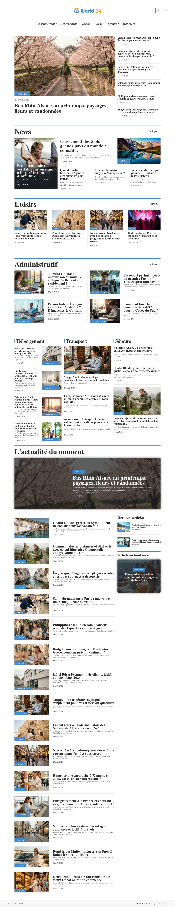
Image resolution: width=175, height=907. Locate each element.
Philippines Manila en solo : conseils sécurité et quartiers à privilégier (137, 97)
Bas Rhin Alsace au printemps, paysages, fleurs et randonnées (61, 108)
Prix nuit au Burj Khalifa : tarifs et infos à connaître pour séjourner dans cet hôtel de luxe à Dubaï (26, 402)
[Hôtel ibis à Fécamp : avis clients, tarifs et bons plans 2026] (51, 355)
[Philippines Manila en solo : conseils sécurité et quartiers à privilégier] (31, 629)
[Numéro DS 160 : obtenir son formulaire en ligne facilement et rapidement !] (29, 282)
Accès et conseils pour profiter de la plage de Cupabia (147, 525)
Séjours (22, 93)
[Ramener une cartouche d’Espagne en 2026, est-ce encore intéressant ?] (31, 781)
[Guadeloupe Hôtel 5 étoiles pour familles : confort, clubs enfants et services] (51, 431)
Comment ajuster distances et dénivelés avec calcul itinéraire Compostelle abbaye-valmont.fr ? (135, 53)
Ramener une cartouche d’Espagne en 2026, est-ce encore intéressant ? (81, 777)
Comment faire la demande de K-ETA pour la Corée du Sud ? (140, 307)
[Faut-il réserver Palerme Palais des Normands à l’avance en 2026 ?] (68, 220)
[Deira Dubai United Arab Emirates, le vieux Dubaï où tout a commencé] (31, 882)
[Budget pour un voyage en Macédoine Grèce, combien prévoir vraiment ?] (31, 654)
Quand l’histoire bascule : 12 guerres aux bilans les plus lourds (72, 174)
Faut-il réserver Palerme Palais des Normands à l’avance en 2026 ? (67, 235)
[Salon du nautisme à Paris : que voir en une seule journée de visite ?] (30, 220)
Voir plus (154, 131)
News (22, 131)
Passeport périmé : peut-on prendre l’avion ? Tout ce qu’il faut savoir (141, 278)
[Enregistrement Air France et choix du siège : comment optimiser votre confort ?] (31, 806)
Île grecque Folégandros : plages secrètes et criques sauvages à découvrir (135, 69)
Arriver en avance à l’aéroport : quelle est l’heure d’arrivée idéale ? (146, 540)
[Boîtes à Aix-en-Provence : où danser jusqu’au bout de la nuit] (144, 220)
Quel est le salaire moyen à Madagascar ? (110, 171)
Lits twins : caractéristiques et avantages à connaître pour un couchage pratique (25, 375)
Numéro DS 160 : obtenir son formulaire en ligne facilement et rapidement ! (65, 278)
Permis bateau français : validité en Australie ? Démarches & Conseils (66, 307)
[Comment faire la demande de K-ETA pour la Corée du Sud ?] (105, 311)
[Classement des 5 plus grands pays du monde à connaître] (139, 151)
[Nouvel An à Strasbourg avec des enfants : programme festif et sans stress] (106, 220)
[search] (157, 10)
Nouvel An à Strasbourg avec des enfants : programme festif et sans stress (105, 237)
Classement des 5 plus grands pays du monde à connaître (83, 145)
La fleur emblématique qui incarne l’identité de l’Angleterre (144, 173)
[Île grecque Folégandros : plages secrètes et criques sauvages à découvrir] (31, 578)
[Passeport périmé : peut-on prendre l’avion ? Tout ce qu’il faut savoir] (105, 282)
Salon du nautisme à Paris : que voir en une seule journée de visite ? (139, 84)
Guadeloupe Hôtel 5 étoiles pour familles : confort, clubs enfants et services (25, 427)
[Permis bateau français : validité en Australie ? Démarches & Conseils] (29, 311)
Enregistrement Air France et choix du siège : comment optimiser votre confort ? (86, 399)
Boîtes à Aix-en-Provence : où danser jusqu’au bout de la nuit (144, 235)
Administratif (35, 263)
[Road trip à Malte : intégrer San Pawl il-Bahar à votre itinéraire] (31, 856)
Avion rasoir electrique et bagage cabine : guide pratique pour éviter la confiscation (86, 422)
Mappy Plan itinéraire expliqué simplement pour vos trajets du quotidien (86, 378)
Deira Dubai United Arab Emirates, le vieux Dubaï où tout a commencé (81, 878)
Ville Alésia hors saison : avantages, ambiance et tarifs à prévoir (80, 827)
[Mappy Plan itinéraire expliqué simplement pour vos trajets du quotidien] (87, 360)
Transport (76, 341)
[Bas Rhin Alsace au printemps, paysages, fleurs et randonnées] (64, 66)
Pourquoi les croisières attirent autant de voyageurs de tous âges (139, 577)
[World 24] (87, 10)
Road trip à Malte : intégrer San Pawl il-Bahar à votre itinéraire (83, 853)
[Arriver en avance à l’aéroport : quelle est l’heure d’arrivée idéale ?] (123, 542)
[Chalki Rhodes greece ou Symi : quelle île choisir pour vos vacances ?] (31, 528)
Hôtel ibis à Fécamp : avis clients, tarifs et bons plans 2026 (25, 351)
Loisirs (25, 203)
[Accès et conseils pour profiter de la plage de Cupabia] (123, 527)
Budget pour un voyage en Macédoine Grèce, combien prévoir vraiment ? (137, 111)
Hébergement (30, 341)
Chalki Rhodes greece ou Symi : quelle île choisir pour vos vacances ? (138, 39)
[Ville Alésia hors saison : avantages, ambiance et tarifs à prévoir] (31, 831)
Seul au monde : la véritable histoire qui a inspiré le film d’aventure (35, 170)
